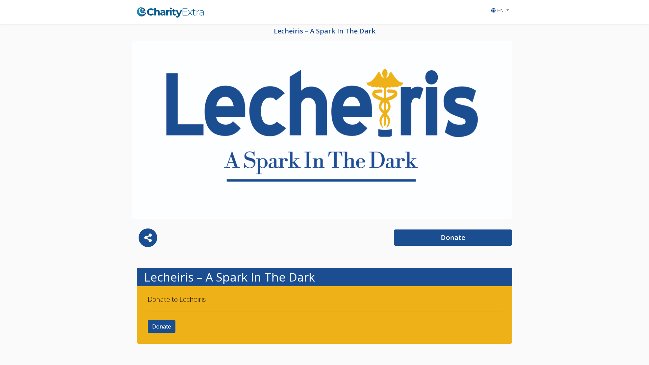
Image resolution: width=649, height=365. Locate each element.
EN (500, 10)
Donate (453, 237)
